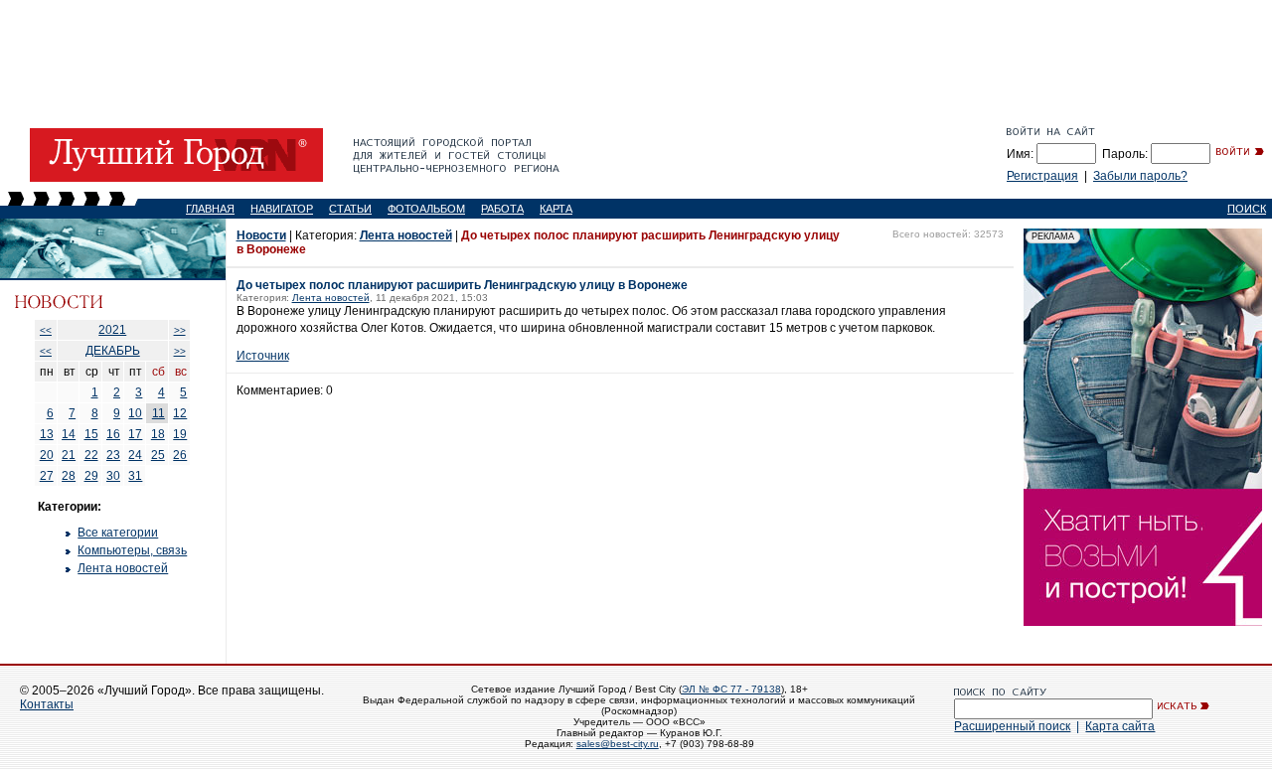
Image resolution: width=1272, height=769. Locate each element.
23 (113, 455)
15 (91, 434)
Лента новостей (123, 568)
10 (135, 413)
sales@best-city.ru (617, 743)
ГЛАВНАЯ (210, 209)
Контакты (47, 704)
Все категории (118, 532)
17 (135, 434)
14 (69, 434)
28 (69, 476)
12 (180, 413)
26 (180, 455)
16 (113, 434)
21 (69, 455)
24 (135, 455)
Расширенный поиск (1012, 726)
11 (158, 413)
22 (91, 455)
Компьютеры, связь (132, 550)
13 (47, 434)
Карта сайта (1120, 726)
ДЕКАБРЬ (112, 351)
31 (135, 476)
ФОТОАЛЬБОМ (426, 209)
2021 (112, 330)
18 (158, 434)
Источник (263, 356)
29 (91, 476)
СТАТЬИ (350, 209)
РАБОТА (502, 209)
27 (47, 476)
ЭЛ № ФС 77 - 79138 (731, 689)
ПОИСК (1246, 209)
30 (113, 476)
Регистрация (1042, 176)
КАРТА (556, 209)
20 (47, 455)
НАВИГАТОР (281, 209)
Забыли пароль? (1140, 176)
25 (158, 455)
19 (180, 434)
